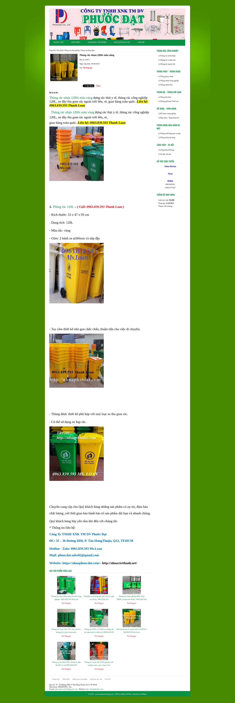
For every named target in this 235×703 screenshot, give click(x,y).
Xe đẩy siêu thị (165, 154)
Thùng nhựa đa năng (167, 137)
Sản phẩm (60, 50)
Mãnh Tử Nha (126, 694)
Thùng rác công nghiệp (72, 50)
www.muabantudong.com (104, 694)
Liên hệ (141, 42)
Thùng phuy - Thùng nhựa (168, 71)
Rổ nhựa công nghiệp (168, 113)
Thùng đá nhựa (165, 97)
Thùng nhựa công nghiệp (169, 81)
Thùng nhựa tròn (166, 85)
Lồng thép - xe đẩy (165, 144)
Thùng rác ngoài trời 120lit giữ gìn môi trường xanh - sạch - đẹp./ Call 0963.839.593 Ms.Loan (98, 665)
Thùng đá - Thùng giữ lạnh (169, 92)
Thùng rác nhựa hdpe (88, 50)
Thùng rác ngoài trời (167, 64)
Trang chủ (58, 42)
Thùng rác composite (168, 60)
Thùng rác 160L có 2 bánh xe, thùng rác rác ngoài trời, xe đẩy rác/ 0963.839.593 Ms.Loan (99, 632)
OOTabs (143, 694)
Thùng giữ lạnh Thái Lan (169, 101)
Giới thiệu (75, 42)
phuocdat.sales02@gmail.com (66, 689)
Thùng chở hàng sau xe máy (170, 133)
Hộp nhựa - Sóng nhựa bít (169, 118)
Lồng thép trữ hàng (167, 150)
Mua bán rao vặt (122, 42)
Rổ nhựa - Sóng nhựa (166, 108)
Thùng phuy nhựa (166, 76)
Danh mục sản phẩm (97, 42)
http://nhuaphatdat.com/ (94, 689)
